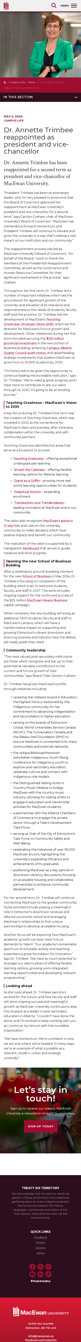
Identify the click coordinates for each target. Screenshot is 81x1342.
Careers (41, 1247)
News (32, 82)
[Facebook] (33, 1267)
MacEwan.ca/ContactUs (41, 1339)
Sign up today (41, 1126)
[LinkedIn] (40, 1274)
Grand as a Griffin (26, 480)
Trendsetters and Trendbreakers (38, 503)
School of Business (36, 576)
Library (40, 1252)
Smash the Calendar (29, 470)
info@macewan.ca (40, 1335)
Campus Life (17, 82)
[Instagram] (48, 1267)
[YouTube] (33, 1274)
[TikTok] (48, 1274)
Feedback (40, 1237)
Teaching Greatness (28, 458)
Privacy (40, 1242)
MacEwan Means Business (47, 600)
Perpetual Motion (27, 492)
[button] (40, 97)
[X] (40, 1267)
